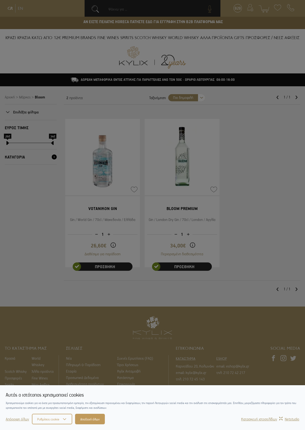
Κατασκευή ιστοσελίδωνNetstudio (270, 419)
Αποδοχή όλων (90, 419)
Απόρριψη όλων (17, 419)
